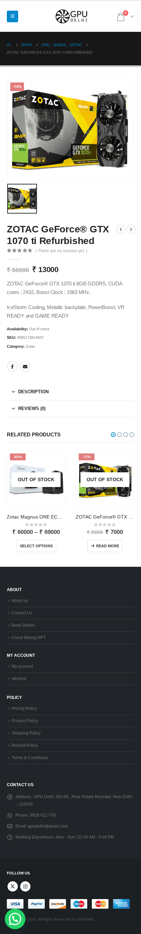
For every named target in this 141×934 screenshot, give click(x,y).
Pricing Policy (24, 708)
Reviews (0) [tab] (32, 408)
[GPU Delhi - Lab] (73, 16)
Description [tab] (33, 391)
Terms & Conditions (30, 757)
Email (25, 366)
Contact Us (22, 613)
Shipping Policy (26, 733)
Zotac (30, 346)
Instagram (25, 886)
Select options (36, 546)
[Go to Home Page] (9, 45)
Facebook (12, 366)
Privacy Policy (25, 720)
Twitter (13, 886)
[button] (113, 435)
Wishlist (19, 678)
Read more (107, 546)
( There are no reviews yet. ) (61, 250)
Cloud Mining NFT (29, 637)
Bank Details (23, 625)
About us (20, 600)
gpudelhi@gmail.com (48, 826)
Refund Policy (25, 745)
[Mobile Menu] (12, 16)
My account (22, 666)
